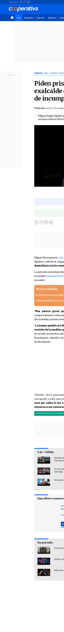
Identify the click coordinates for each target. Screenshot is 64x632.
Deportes (40, 18)
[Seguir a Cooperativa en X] (24, 2)
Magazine (28, 18)
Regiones (52, 18)
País (19, 18)
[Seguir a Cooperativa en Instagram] (28, 2)
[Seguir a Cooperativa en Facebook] (21, 2)
